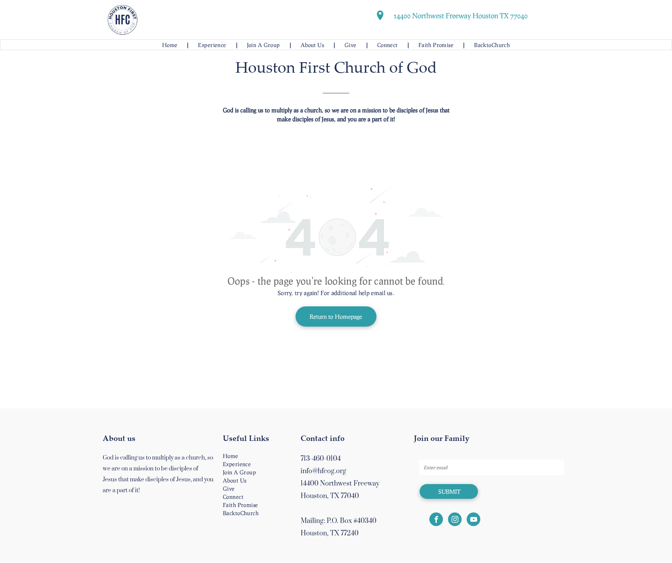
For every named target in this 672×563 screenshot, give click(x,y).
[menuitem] (170, 45)
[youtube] (473, 520)
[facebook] (436, 520)
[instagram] (455, 520)
